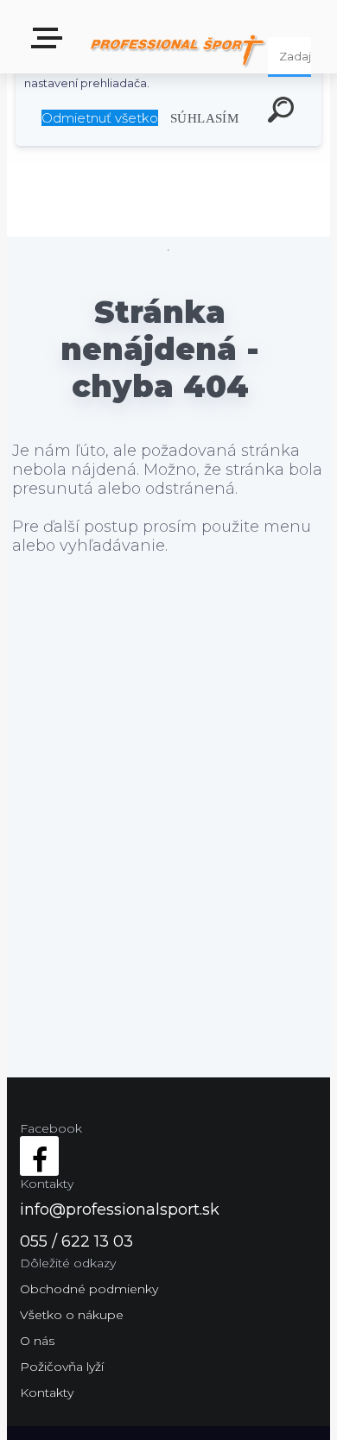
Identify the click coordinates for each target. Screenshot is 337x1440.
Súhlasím (204, 117)
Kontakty (46, 1392)
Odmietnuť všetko (99, 118)
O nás (37, 1340)
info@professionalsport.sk (119, 1209)
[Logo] (177, 49)
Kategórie (50, 44)
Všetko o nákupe (72, 1315)
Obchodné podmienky (89, 1289)
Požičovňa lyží (62, 1366)
